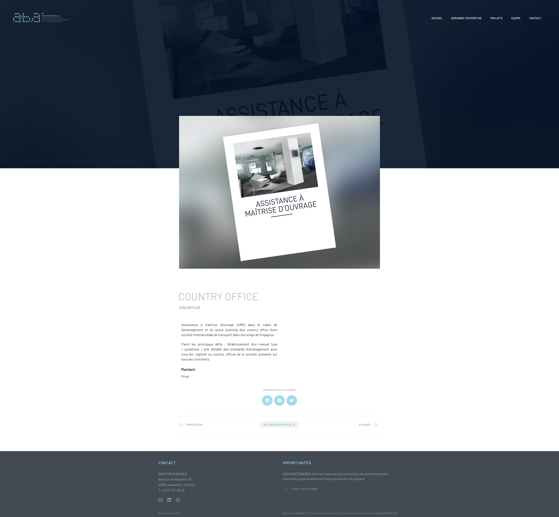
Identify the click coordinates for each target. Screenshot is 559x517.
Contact (535, 18)
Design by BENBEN (295, 513)
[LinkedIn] (267, 400)
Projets (496, 18)
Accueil (436, 18)
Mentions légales (169, 513)
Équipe (515, 18)
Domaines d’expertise (466, 18)
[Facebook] (279, 400)
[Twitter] (292, 400)
